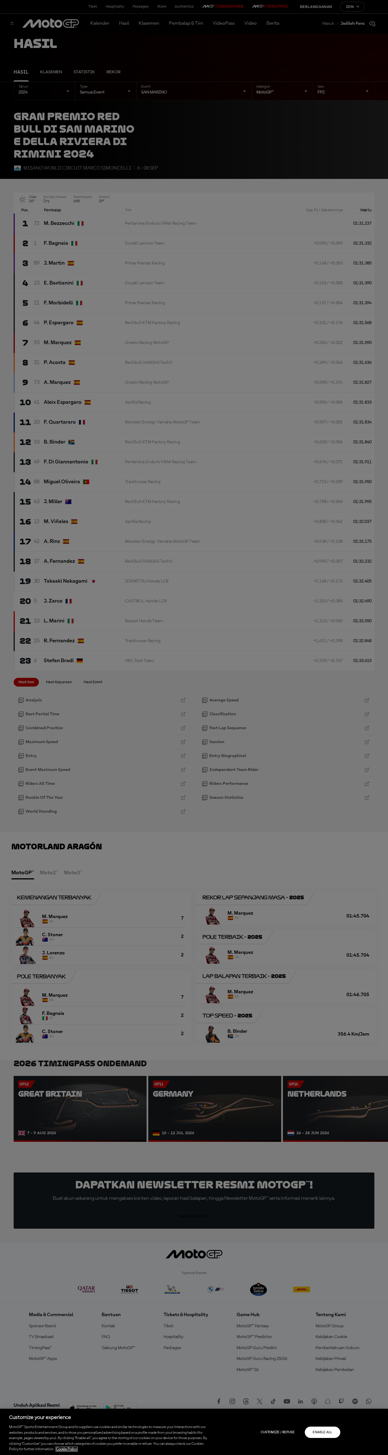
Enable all (322, 1432)
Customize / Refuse (278, 1432)
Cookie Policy (66, 1449)
